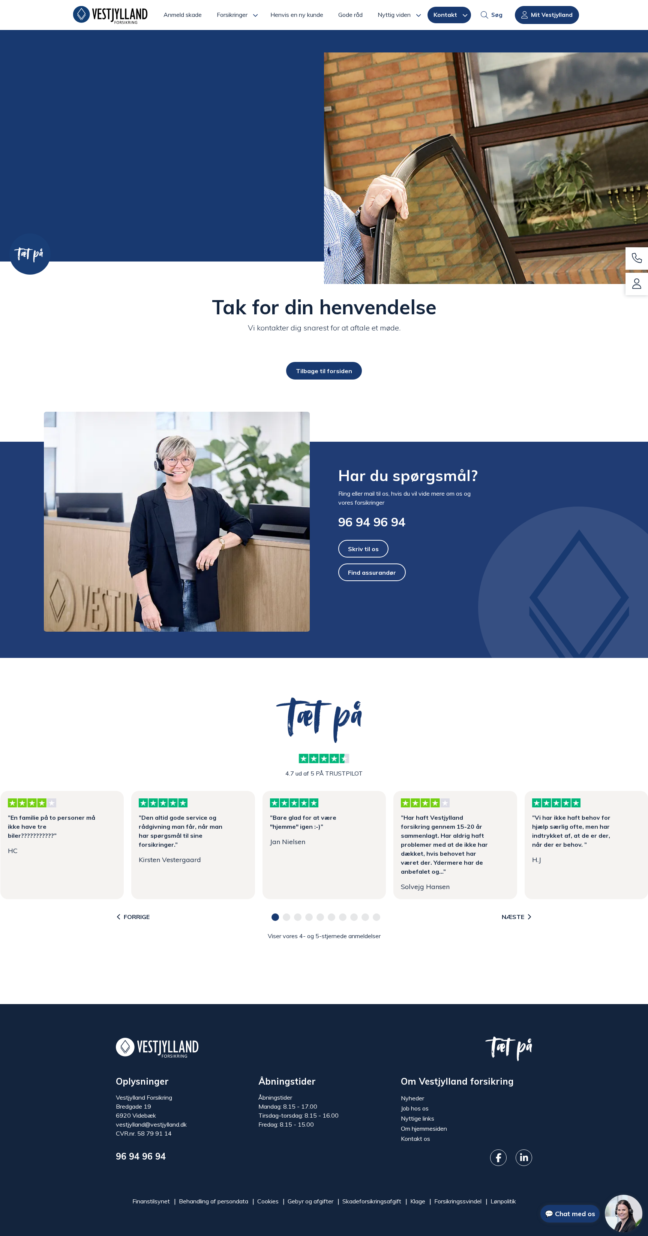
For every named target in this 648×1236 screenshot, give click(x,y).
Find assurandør (372, 572)
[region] (324, 845)
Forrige (137, 917)
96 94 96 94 (371, 521)
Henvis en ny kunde (296, 14)
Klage (417, 1201)
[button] (275, 917)
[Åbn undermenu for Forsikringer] (257, 14)
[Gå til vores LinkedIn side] (524, 1157)
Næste (513, 917)
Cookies (268, 1201)
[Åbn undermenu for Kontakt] (467, 14)
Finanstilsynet (151, 1201)
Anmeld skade (183, 14)
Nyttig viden (394, 14)
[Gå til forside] (110, 15)
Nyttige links (417, 1118)
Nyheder (412, 1098)
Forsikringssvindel (458, 1201)
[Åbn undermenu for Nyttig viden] (420, 14)
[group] (324, 146)
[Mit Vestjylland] (637, 284)
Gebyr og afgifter (310, 1201)
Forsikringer (232, 14)
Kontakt (445, 14)
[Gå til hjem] (157, 1047)
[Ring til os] (637, 258)
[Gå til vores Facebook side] (498, 1157)
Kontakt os (415, 1138)
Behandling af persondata (213, 1201)
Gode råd (350, 14)
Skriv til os (363, 548)
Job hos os (415, 1108)
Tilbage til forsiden (324, 370)
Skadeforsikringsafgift (371, 1201)
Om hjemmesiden (424, 1128)
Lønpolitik (503, 1201)
